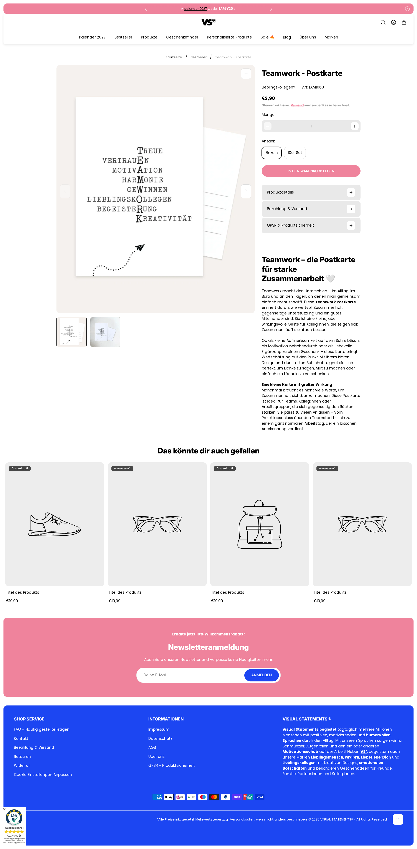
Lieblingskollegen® (278, 87)
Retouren (22, 756)
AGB (152, 747)
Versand (297, 105)
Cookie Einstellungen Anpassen (43, 774)
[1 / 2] (71, 332)
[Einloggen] (393, 22)
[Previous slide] (146, 8)
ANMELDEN (261, 675)
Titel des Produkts (22, 592)
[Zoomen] (246, 74)
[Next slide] (271, 8)
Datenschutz (160, 738)
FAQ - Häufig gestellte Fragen (42, 729)
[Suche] (383, 22)
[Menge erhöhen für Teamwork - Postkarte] (355, 126)
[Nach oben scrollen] (398, 819)
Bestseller (199, 57)
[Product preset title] (54, 524)
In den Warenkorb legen (311, 171)
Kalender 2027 (195, 8)
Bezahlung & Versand (34, 747)
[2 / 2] (105, 332)
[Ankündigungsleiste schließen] (407, 8)
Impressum (158, 729)
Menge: (268, 114)
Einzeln (271, 152)
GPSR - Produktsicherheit (171, 765)
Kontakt (21, 738)
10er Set (295, 152)
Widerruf (22, 765)
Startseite (173, 57)
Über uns (156, 756)
